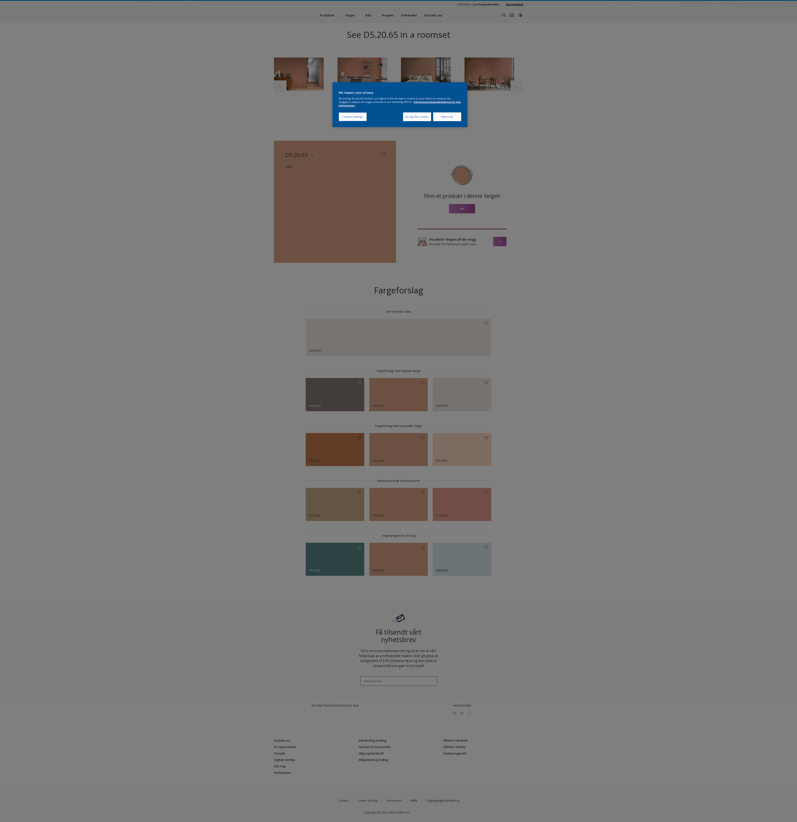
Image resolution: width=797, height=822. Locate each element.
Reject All (447, 116)
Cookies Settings (352, 116)
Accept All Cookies (417, 116)
